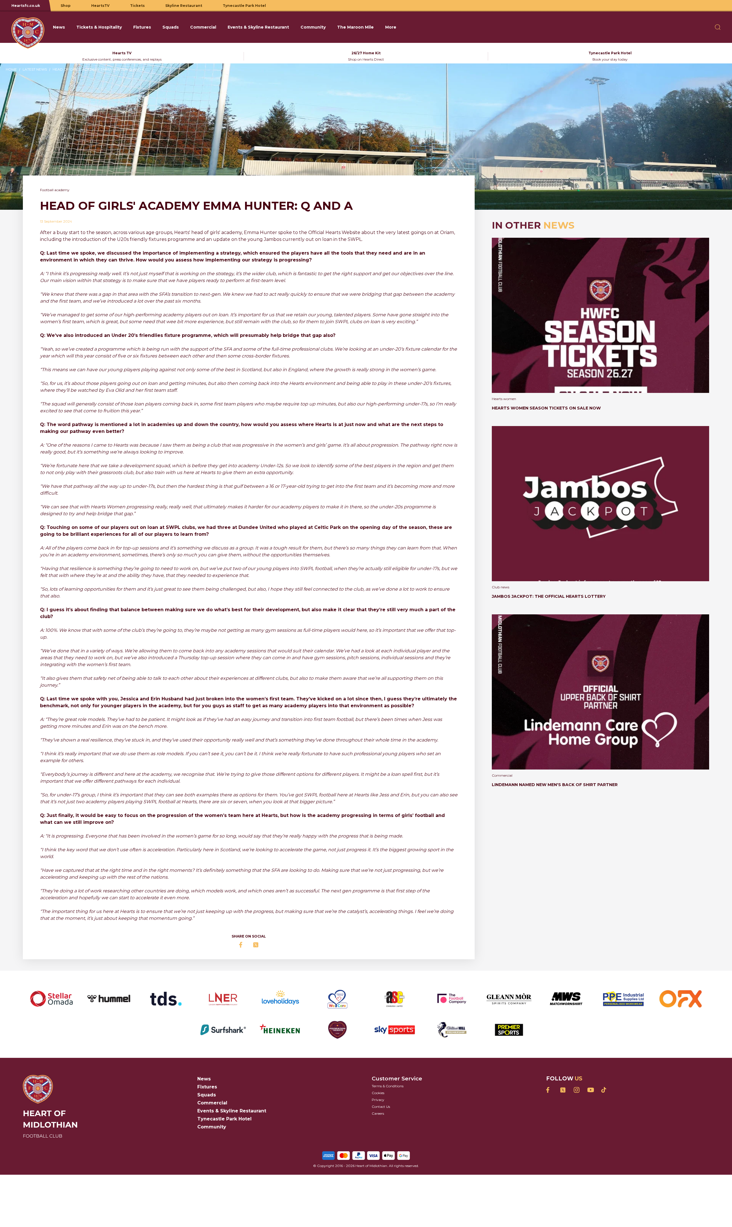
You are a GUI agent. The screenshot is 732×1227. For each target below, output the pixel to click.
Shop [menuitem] (66, 5)
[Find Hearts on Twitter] (563, 1090)
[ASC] (394, 998)
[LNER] (223, 998)
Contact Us (381, 1106)
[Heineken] (280, 1030)
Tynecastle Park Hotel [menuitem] (244, 5)
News (204, 1079)
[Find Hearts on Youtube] (590, 1090)
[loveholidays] (280, 998)
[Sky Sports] (394, 1030)
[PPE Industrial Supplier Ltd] (623, 998)
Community (211, 1127)
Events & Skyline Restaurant (231, 1111)
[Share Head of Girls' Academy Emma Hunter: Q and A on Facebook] (242, 945)
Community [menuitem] (313, 27)
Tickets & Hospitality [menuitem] (99, 27)
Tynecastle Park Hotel (224, 1119)
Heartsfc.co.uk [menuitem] (25, 5)
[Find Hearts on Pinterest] (604, 1090)
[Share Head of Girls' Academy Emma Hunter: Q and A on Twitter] (255, 945)
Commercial (212, 1103)
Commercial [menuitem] (203, 27)
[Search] (718, 27)
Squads (206, 1095)
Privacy (378, 1100)
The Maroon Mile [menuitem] (355, 27)
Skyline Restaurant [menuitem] (183, 5)
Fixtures (207, 1087)
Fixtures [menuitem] (142, 27)
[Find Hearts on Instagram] (576, 1090)
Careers (378, 1113)
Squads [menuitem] (170, 27)
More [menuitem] (390, 27)
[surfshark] (223, 1030)
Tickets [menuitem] (137, 5)
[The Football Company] (452, 998)
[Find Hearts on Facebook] (549, 1090)
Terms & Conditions (387, 1086)
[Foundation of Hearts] (337, 1030)
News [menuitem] (59, 27)
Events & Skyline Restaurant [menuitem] (258, 27)
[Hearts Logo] (27, 27)
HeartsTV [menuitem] (100, 5)
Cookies (378, 1093)
